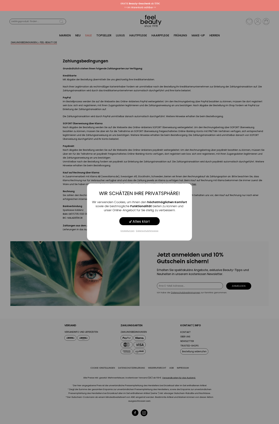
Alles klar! (141, 221)
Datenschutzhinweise (147, 230)
